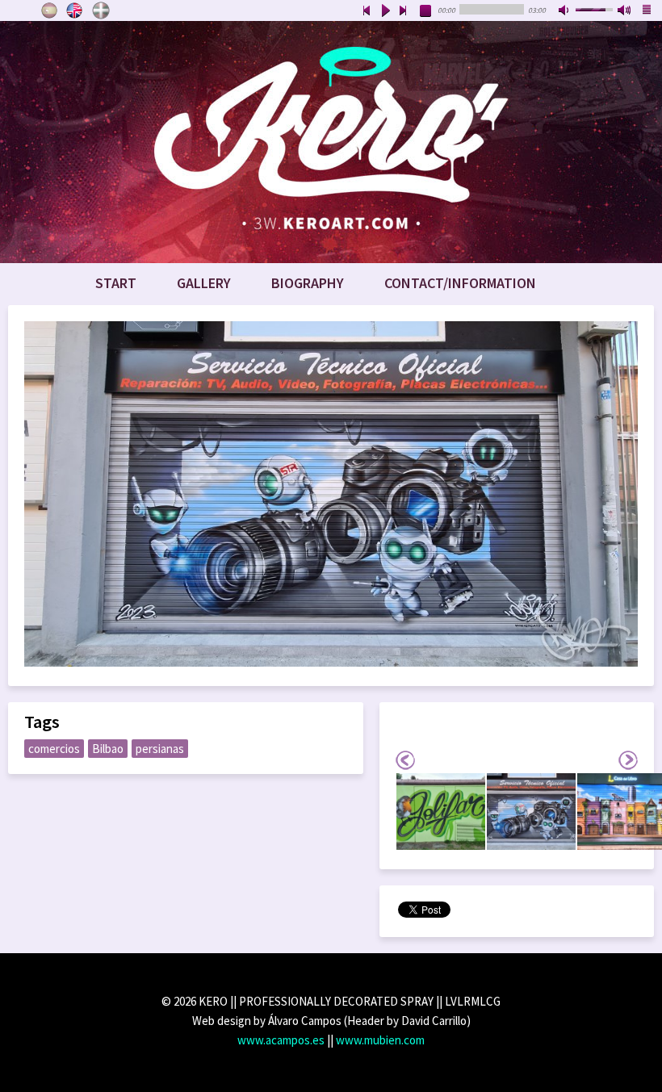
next (403, 11)
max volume (625, 11)
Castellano (49, 10)
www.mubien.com (380, 1040)
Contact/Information (460, 283)
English (75, 10)
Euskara (101, 10)
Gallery (204, 283)
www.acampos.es (281, 1040)
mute (565, 11)
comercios (54, 748)
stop (426, 11)
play (385, 11)
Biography (307, 283)
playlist (647, 11)
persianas (160, 748)
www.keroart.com (331, 142)
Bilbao (108, 748)
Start (115, 283)
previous (366, 11)
